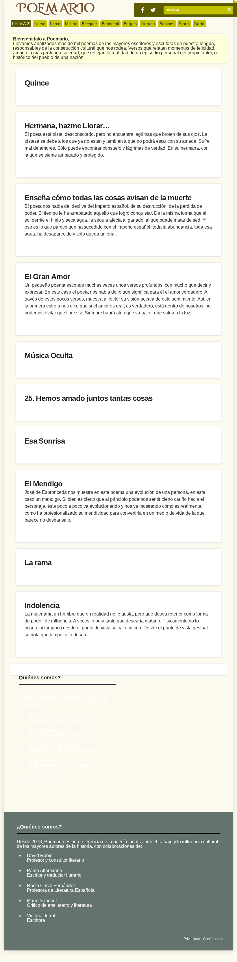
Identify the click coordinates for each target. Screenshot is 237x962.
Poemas (59, 937)
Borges (130, 23)
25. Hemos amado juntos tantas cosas (88, 398)
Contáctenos (213, 939)
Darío (199, 23)
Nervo (39, 23)
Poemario (55, 9)
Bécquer (89, 23)
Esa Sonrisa (45, 441)
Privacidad (192, 939)
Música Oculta (49, 355)
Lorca (55, 23)
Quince (37, 83)
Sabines (167, 23)
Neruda (148, 23)
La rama (38, 562)
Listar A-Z (21, 23)
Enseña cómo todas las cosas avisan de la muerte (108, 197)
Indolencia (42, 605)
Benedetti (110, 23)
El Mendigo (44, 483)
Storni (184, 23)
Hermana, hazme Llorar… (67, 125)
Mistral (71, 23)
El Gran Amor (47, 276)
